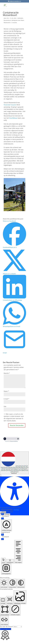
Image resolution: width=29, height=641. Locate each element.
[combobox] (14, 463)
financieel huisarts (10, 105)
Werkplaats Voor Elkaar (18, 20)
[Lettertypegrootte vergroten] (2, 514)
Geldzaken (20, 18)
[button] (0, 475)
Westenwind (7, 22)
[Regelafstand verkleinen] (2, 539)
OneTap (16, 510)
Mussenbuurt (7, 20)
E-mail (6, 399)
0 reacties (14, 22)
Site (5, 406)
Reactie (7, 373)
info (8, 18)
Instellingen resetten (5, 629)
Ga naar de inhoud (6, 626)
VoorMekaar (13, 118)
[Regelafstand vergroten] (2, 534)
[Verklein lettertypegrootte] (2, 518)
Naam (6, 391)
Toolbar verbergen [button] (5, 514)
